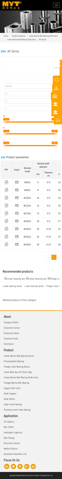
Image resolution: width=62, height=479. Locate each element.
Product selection (18, 36)
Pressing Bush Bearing (14, 361)
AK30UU (27, 244)
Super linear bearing (13, 404)
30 (38, 244)
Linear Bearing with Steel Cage (18, 372)
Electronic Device (12, 443)
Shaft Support (10, 393)
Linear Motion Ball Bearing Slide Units (43, 36)
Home (6, 36)
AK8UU (27, 190)
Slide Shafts (9, 399)
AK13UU (27, 213)
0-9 (48, 182)
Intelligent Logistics (13, 432)
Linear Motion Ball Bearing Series (19, 355)
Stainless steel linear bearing (17, 409)
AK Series (42, 39)
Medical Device (10, 448)
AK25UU (27, 236)
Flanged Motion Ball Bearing (16, 382)
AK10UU (27, 197)
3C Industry (9, 421)
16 (38, 221)
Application (11, 416)
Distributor (9, 343)
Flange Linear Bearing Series (17, 366)
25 (38, 236)
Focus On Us (12, 460)
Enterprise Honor (11, 333)
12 (38, 205)
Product (9, 350)
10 (38, 197)
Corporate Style (11, 338)
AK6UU (27, 182)
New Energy (9, 437)
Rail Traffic (9, 427)
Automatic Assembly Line (15, 454)
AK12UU (27, 205)
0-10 (48, 229)
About (7, 316)
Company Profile (11, 322)
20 (38, 229)
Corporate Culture (12, 327)
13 (38, 213)
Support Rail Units (12, 388)
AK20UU (27, 229)
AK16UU (27, 221)
